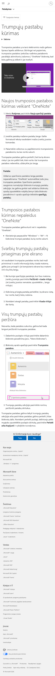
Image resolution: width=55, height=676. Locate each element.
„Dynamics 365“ (8, 561)
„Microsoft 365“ (8, 565)
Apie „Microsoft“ (8, 634)
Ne (34, 438)
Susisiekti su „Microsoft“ (10, 664)
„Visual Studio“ (7, 618)
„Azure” (5, 557)
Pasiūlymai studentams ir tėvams (13, 533)
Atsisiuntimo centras (9, 480)
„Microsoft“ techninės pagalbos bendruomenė (17, 602)
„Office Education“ (8, 524)
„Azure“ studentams (9, 537)
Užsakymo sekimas (9, 488)
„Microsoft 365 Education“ (11, 520)
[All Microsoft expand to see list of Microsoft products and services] (3, 3)
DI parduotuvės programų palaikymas (14, 597)
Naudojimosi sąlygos (34, 664)
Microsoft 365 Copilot (9, 573)
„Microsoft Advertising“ (10, 569)
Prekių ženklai (7, 668)
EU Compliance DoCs (33, 668)
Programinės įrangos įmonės (12, 614)
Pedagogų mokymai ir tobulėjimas (13, 528)
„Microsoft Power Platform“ (11, 610)
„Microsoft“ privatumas (10, 638)
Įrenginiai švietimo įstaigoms (12, 512)
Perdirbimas (6, 492)
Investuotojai (7, 642)
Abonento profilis (8, 475)
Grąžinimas (6, 484)
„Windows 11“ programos (11, 464)
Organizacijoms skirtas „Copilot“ (13, 451)
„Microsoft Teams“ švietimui (11, 516)
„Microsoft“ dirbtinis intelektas (12, 549)
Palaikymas (7, 9)
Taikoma (6, 39)
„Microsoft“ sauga (8, 553)
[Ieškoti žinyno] (9, 3)
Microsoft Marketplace (10, 606)
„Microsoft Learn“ (8, 593)
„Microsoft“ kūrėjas (9, 589)
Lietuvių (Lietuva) (12, 650)
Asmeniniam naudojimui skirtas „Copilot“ (15, 455)
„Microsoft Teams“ (8, 577)
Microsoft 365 (7, 459)
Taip (20, 438)
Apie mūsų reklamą (19, 668)
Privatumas (23, 664)
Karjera (5, 630)
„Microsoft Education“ (9, 508)
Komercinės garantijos (10, 496)
